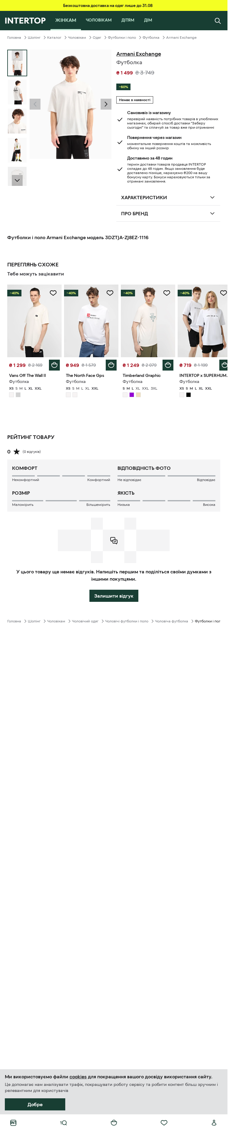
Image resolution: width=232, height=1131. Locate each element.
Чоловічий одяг (85, 620)
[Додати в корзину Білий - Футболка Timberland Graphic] (164, 363)
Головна (14, 37)
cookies (78, 1076)
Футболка (151, 37)
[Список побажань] (164, 1123)
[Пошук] (218, 21)
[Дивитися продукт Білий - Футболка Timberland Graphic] (145, 320)
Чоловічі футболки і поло (126, 620)
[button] (35, 104)
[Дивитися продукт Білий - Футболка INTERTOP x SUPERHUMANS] (200, 320)
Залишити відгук (114, 594)
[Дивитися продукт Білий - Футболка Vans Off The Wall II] (33, 320)
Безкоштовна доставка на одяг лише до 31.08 (108, 5)
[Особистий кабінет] (214, 1123)
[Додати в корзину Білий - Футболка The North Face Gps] (109, 363)
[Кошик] (114, 1123)
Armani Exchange (181, 37)
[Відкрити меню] (63, 1123)
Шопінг (34, 37)
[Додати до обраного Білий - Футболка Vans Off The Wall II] (52, 293)
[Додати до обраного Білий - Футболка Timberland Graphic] (163, 293)
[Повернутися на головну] (25, 21)
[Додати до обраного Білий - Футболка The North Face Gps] (108, 293)
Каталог (54, 37)
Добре (35, 1104)
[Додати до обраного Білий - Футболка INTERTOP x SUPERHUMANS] (219, 293)
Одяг (97, 37)
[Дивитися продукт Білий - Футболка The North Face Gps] (89, 320)
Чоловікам (77, 37)
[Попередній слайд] (35, 104)
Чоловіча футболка (171, 620)
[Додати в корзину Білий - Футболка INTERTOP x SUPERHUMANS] (220, 363)
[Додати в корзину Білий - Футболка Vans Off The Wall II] (53, 363)
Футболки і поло (122, 37)
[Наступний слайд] (17, 180)
